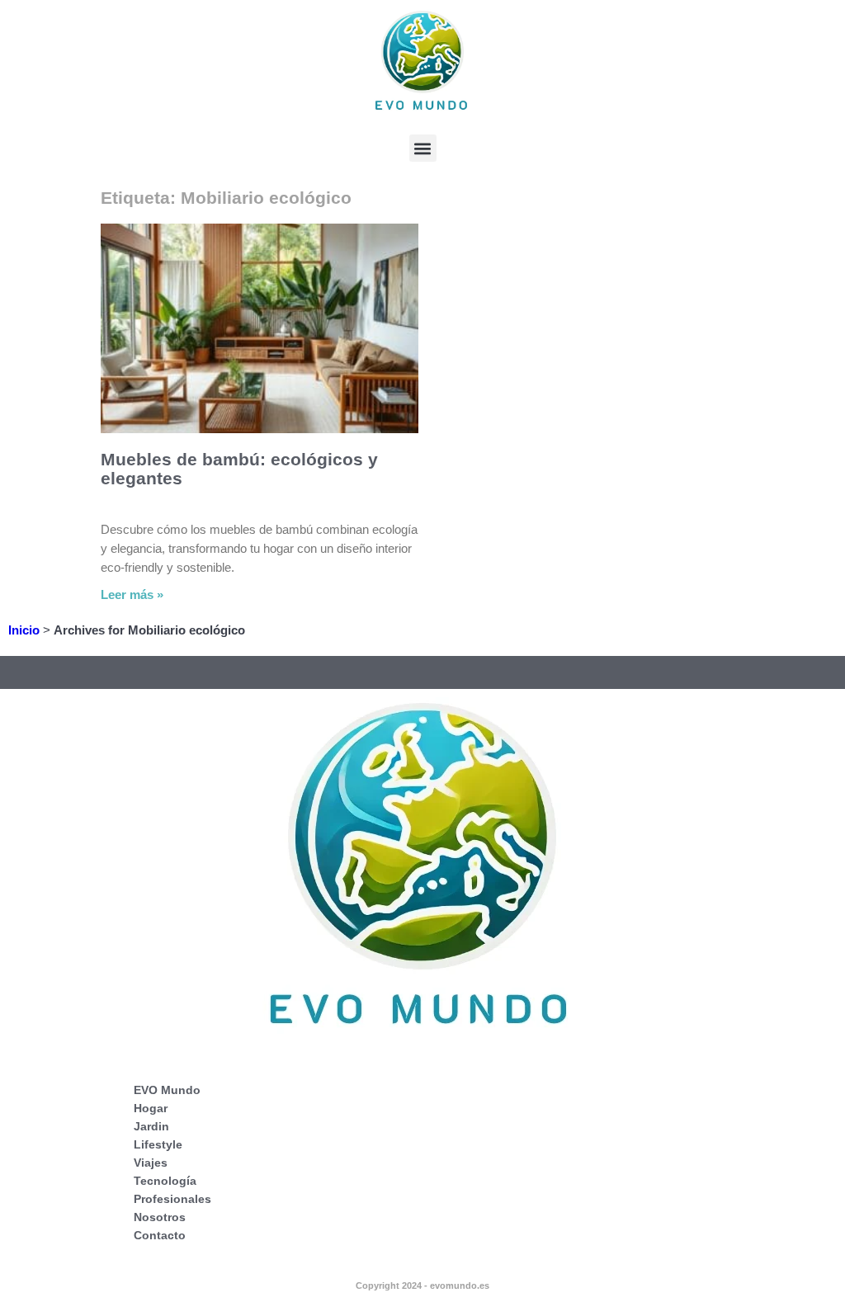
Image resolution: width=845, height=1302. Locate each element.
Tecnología (165, 1180)
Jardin (151, 1126)
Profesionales (172, 1198)
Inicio (24, 630)
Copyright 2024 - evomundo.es (422, 1285)
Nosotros (160, 1217)
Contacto (160, 1235)
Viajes (151, 1162)
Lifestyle (158, 1144)
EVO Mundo (167, 1090)
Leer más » (132, 594)
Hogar (151, 1108)
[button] (423, 148)
